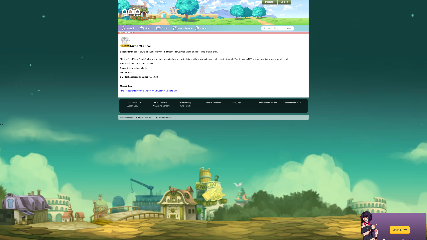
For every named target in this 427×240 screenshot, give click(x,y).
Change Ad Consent (161, 106)
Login (284, 2)
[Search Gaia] (264, 28)
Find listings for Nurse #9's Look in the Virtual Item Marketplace (148, 91)
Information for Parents (268, 103)
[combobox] (277, 28)
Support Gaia (132, 106)
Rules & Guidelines (213, 103)
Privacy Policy (185, 103)
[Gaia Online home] (132, 12)
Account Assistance (293, 103)
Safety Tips (237, 103)
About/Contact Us (134, 103)
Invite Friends (185, 106)
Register (270, 2)
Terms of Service (160, 103)
